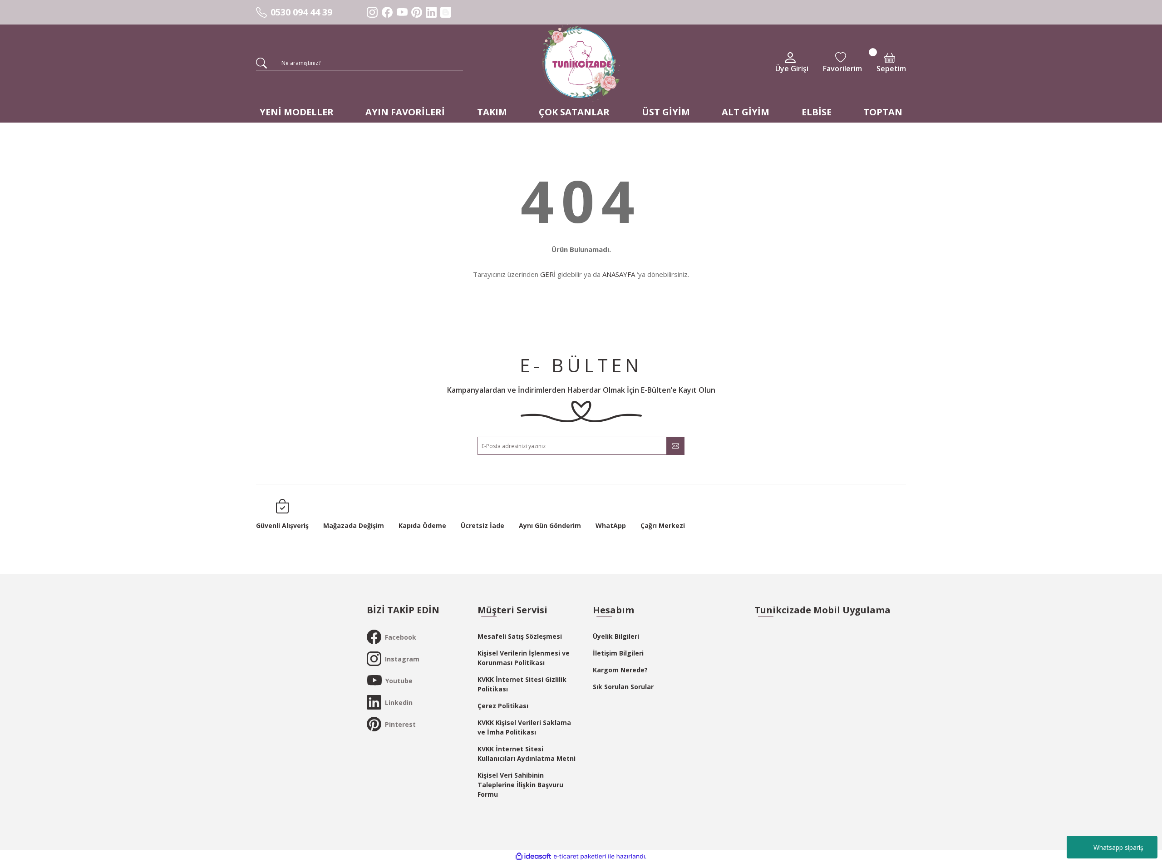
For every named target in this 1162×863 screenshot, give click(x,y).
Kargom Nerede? (620, 670)
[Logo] (581, 63)
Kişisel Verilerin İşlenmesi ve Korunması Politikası (524, 658)
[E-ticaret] (579, 857)
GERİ (548, 274)
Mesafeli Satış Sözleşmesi (520, 636)
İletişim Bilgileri (618, 653)
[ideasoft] (533, 856)
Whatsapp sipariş (1118, 847)
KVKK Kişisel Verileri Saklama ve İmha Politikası (524, 727)
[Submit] (675, 446)
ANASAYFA (618, 274)
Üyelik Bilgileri (616, 636)
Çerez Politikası (503, 705)
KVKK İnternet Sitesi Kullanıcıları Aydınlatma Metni (527, 754)
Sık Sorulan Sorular (623, 686)
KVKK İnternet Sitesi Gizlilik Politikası (522, 684)
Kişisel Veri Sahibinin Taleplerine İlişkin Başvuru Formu (520, 785)
